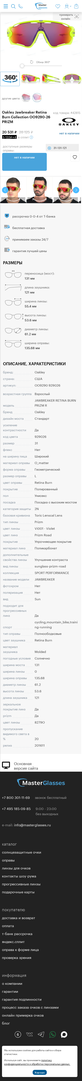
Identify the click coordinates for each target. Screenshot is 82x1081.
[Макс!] (64, 1034)
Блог (6, 1022)
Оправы (8, 859)
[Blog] (18, 1034)
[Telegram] (41, 1034)
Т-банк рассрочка (17, 933)
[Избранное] (59, 6)
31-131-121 (60, 147)
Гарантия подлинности (22, 998)
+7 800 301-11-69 (16, 797)
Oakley (40, 371)
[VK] (29, 1034)
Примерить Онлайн (66, 16)
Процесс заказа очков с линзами (30, 1006)
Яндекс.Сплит (13, 941)
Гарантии (10, 991)
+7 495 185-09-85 (16, 808)
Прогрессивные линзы (21, 883)
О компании (12, 983)
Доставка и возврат (18, 917)
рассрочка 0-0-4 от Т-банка (33, 215)
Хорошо (40, 1072)
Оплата (8, 925)
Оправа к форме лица (20, 949)
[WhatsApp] (52, 1034)
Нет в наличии (24, 157)
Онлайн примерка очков (23, 1014)
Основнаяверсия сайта (26, 765)
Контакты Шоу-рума (19, 875)
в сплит (16, 136)
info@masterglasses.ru (32, 824)
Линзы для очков (16, 867)
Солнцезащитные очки (21, 851)
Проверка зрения (16, 957)
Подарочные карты (18, 891)
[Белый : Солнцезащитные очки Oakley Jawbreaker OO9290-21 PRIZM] (25, 97)
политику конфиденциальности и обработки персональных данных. (37, 1061)
